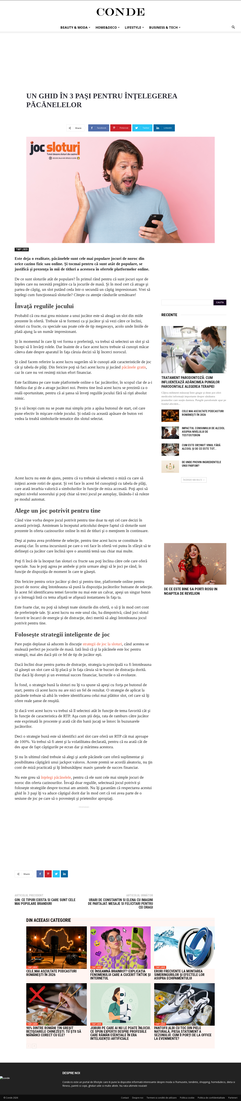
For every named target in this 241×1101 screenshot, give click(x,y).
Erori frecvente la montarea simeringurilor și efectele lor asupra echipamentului (179, 974)
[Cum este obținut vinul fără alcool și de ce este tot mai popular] (170, 449)
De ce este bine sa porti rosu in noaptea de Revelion (190, 591)
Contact (125, 1097)
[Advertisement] (120, 58)
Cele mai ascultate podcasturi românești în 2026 (203, 413)
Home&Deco (106, 27)
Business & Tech (163, 27)
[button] (233, 27)
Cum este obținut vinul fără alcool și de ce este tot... (201, 446)
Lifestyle (133, 27)
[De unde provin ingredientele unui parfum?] (170, 466)
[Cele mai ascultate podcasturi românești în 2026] (170, 416)
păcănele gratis (134, 367)
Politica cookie (187, 1097)
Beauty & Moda (74, 27)
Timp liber (22, 249)
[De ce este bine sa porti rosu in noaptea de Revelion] (195, 564)
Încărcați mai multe (192, 480)
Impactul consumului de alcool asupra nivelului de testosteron (203, 431)
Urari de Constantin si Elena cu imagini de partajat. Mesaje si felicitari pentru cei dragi (120, 903)
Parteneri (232, 1097)
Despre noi (137, 1097)
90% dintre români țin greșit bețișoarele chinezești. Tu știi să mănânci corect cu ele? (53, 1031)
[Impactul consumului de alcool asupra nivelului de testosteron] (170, 432)
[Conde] (120, 12)
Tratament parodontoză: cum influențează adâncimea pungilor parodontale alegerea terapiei (190, 382)
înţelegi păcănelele (56, 777)
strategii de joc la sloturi (102, 644)
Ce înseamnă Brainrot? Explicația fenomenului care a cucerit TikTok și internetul (120, 974)
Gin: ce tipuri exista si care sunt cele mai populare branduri (45, 902)
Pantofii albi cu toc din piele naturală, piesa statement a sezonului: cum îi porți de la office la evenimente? (183, 1033)
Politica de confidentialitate (211, 1097)
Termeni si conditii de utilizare (162, 1097)
